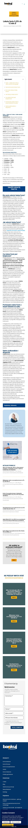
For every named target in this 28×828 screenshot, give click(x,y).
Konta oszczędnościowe (9, 766)
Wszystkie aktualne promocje (14, 578)
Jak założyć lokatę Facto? (12, 94)
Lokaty (13, 12)
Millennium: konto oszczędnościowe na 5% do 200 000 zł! (13, 481)
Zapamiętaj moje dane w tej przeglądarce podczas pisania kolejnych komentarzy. (13, 722)
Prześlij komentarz (17, 727)
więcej (14, 560)
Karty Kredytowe (7, 772)
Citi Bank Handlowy (13, 472)
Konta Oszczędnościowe (14, 484)
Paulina (13, 26)
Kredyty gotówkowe (8, 774)
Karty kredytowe (20, 472)
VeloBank (17, 511)
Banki (17, 15)
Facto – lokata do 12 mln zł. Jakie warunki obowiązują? (12, 83)
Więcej (14, 597)
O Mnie (4, 781)
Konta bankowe (7, 761)
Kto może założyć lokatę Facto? (12, 90)
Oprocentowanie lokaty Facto (13, 87)
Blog (4, 784)
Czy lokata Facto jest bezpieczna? (11, 98)
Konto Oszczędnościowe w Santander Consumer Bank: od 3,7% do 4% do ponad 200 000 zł (13, 494)
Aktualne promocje (12, 14)
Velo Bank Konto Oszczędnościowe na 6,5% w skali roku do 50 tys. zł (14, 508)
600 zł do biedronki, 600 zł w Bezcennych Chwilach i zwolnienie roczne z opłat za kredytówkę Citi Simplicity (13, 468)
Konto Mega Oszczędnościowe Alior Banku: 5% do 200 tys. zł (14, 531)
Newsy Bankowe (7, 789)
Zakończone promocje (8, 787)
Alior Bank (5, 534)
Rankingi (5, 792)
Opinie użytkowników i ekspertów (11, 106)
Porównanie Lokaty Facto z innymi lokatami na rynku (12, 102)
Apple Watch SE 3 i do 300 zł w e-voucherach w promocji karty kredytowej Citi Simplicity (14, 520)
